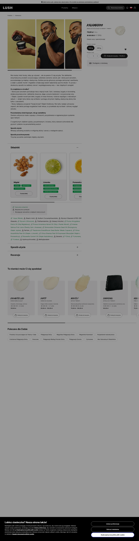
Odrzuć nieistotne (112, 529)
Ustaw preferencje (112, 524)
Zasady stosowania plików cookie (23, 534)
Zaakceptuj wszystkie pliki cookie (113, 535)
